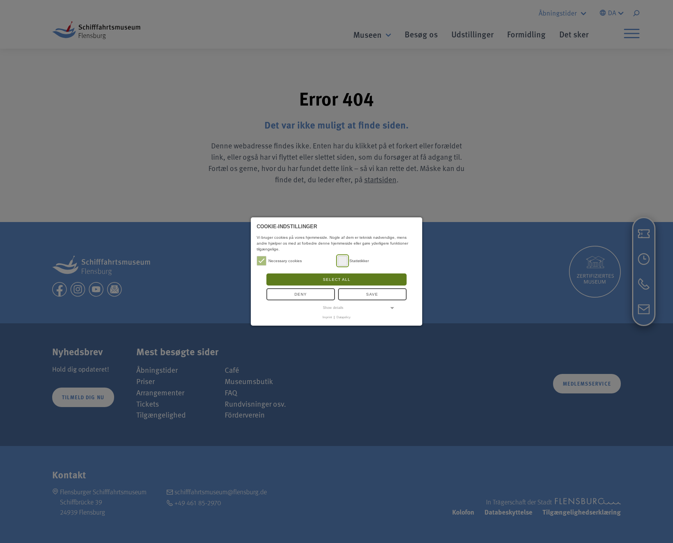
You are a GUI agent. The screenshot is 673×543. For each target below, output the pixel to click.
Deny (300, 294)
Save (372, 294)
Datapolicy (343, 317)
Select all (337, 279)
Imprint (327, 317)
